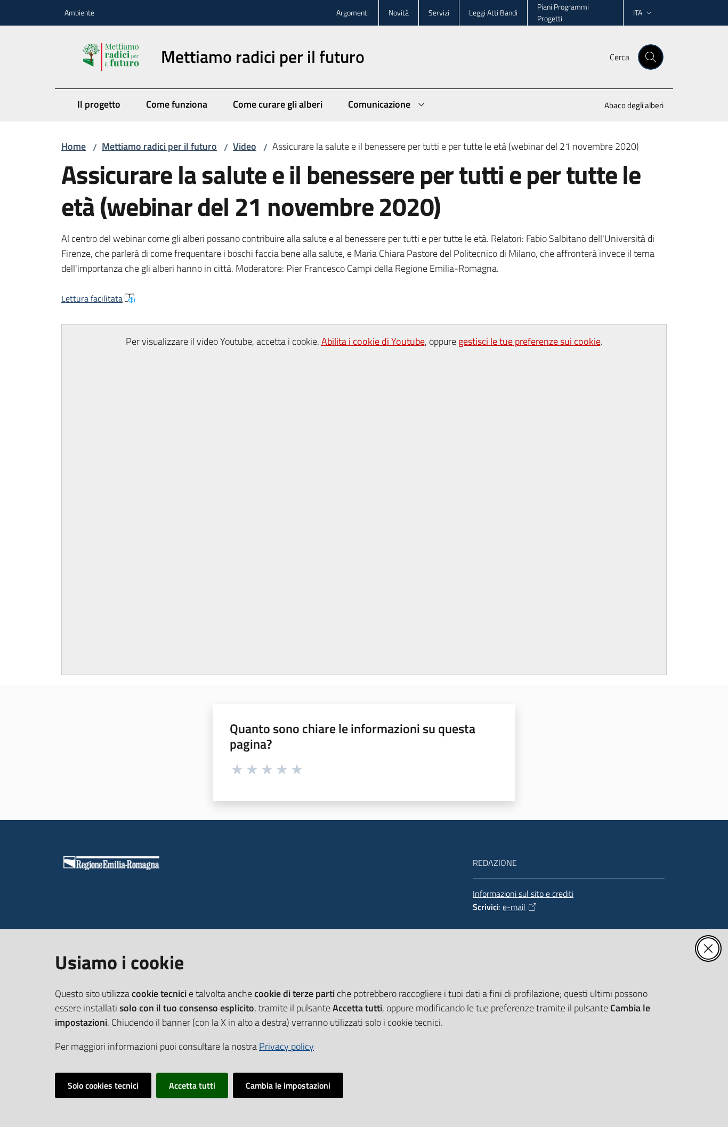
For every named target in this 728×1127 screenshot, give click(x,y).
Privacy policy (286, 1046)
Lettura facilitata (92, 298)
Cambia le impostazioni (288, 1085)
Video (244, 146)
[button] (651, 57)
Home (73, 146)
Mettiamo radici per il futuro (159, 146)
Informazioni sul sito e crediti (523, 893)
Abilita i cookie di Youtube (373, 341)
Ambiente (79, 12)
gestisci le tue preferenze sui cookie (529, 341)
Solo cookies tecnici (103, 1085)
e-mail (514, 907)
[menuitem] (628, 106)
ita (637, 12)
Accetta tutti (192, 1085)
